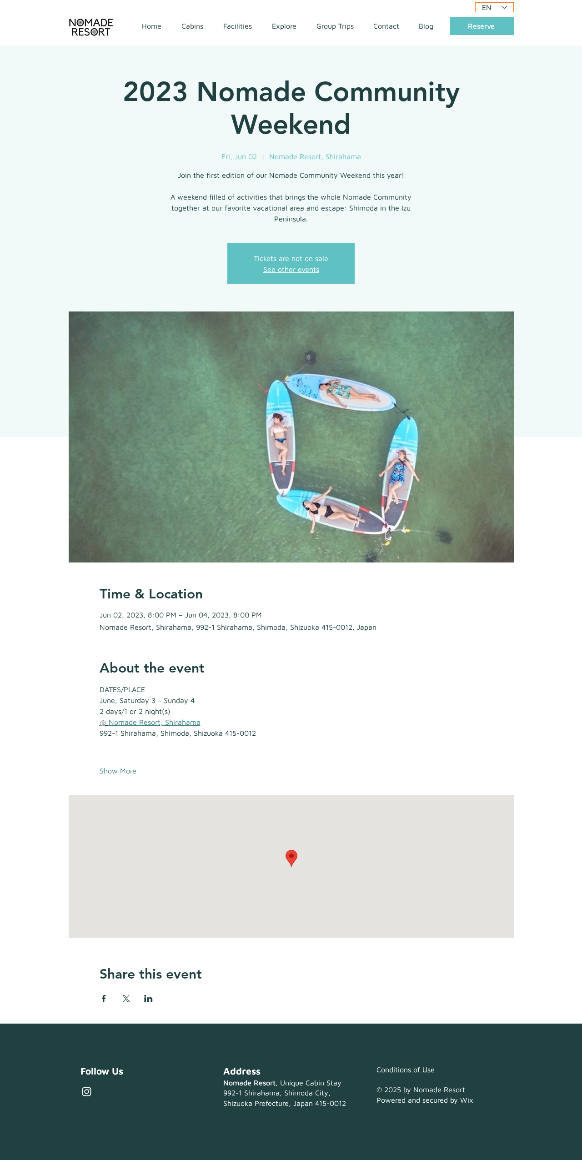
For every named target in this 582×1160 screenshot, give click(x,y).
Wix (466, 1100)
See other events (291, 269)
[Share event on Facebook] (104, 998)
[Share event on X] (126, 998)
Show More (118, 771)
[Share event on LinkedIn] (148, 998)
